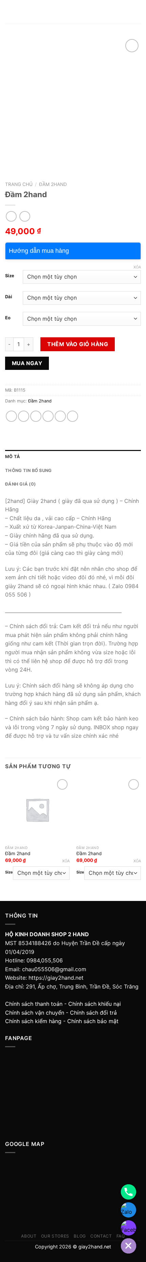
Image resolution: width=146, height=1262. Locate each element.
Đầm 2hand (53, 184)
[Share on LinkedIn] (72, 416)
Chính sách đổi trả (93, 1012)
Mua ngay (27, 363)
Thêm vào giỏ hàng (77, 344)
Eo (8, 318)
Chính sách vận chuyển (34, 1012)
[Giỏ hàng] (137, 11)
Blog (80, 1236)
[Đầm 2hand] (37, 809)
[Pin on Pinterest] (60, 416)
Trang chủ (19, 184)
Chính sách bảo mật (92, 1021)
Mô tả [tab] (12, 456)
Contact (101, 1236)
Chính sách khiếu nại (94, 1003)
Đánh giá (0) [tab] (20, 484)
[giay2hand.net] (73, 12)
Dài (8, 297)
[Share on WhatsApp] (11, 416)
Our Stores (55, 1236)
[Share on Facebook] (23, 416)
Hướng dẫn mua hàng (39, 250)
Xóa (137, 267)
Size (9, 276)
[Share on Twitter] (35, 416)
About (28, 1236)
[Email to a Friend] (48, 416)
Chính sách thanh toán (33, 1003)
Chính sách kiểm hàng (33, 1021)
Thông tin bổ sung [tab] (28, 470)
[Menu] (9, 11)
